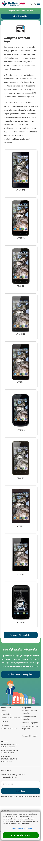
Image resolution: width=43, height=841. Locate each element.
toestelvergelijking (11, 139)
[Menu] (38, 4)
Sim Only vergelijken (20, 16)
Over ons (4, 710)
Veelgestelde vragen (29, 736)
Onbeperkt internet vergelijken (29, 717)
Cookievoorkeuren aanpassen (21, 828)
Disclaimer (5, 721)
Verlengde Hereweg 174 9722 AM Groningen (9, 745)
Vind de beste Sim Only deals (20, 674)
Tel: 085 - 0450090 (7, 753)
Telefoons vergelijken (30, 722)
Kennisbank (5, 725)
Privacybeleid (6, 714)
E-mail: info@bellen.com (9, 750)
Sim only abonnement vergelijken (29, 711)
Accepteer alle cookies (20, 835)
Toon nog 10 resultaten (20, 635)
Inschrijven (20, 791)
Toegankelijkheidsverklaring (11, 718)
